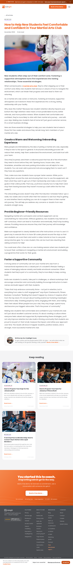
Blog (49, 512)
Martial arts (39, 515)
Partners (62, 521)
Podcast (50, 542)
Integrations (28, 536)
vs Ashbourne (52, 526)
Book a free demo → (58, 7)
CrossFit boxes (40, 542)
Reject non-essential (39, 562)
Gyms (38, 512)
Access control (29, 523)
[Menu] (69, 6)
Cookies (40, 557)
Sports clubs (39, 550)
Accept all (66, 562)
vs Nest (50, 534)
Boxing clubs (40, 518)
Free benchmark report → (51, 547)
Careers (62, 518)
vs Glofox (50, 531)
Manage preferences (54, 562)
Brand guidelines (57, 557)
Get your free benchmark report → (56, 2)
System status (64, 524)
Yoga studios (40, 536)
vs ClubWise (51, 528)
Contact (62, 515)
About (61, 512)
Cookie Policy (7, 564)
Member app (28, 515)
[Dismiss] (70, 2)
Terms (35, 557)
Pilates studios (40, 539)
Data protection (47, 557)
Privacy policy (29, 557)
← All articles (8, 15)
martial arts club (30, 86)
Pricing (26, 512)
